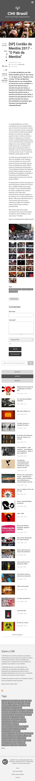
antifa (22, 717)
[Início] (17, 8)
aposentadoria (6, 724)
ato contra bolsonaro (8, 738)
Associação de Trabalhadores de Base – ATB (14, 735)
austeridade (21, 742)
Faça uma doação (17, 771)
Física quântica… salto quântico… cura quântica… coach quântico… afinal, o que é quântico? (25, 450)
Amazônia (5, 712)
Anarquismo (18, 714)
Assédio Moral (28, 733)
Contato (17, 777)
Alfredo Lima (21, 710)
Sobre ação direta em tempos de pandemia (23, 550)
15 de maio (17, 700)
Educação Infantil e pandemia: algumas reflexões (23, 527)
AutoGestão (22, 745)
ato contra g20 (21, 738)
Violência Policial (27, 289)
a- (4, 70)
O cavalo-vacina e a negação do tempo (23, 424)
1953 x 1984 (20, 513)
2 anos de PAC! (21, 610)
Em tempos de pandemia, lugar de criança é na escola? (24, 437)
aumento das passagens (9, 742)
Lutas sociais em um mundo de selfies (23, 562)
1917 (22, 700)
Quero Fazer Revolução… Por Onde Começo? (24, 538)
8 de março (21, 703)
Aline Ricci (29, 710)
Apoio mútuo (22, 721)
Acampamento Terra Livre (9, 705)
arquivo (17, 380)
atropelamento (6, 740)
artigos (21, 376)
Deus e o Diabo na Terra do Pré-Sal (25, 490)
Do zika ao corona (22, 622)
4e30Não (4, 703)
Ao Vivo (15, 721)
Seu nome (12, 311)
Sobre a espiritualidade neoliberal (24, 502)
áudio (29, 740)
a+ (6, 70)
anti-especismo (14, 717)
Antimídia (22, 719)
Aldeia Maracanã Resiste (9, 710)
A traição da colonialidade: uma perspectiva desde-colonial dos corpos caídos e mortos (23, 464)
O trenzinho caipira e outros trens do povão (23, 575)
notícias (17, 372)
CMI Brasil (17, 13)
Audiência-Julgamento (19, 740)
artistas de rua (6, 731)
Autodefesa (13, 745)
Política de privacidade (18, 774)
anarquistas (27, 714)
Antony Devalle (6, 721)
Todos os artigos (17, 634)
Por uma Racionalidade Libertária (24, 399)
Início (17, 768)
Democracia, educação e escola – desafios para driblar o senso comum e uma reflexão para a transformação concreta (25, 478)
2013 (26, 700)
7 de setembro (12, 703)
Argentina (15, 724)
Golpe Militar (13, 291)
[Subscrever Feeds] (17, 690)
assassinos (19, 733)
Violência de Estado (15, 289)
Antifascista (14, 719)
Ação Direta (21, 705)
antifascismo (6, 719)
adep (28, 705)
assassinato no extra (8, 733)
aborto (27, 703)
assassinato (16, 731)
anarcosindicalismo (8, 714)
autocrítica (5, 745)
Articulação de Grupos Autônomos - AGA (14, 728)
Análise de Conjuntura (25, 712)
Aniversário (5, 717)
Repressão (21, 64)
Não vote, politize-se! (23, 411)
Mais (2, 748)
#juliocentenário (7, 700)
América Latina (13, 712)
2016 (30, 700)
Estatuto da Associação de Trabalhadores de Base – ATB (25, 388)
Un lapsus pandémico (23, 598)
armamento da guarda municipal (11, 726)
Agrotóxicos (15, 707)
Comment (12, 320)
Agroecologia (6, 707)
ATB (30, 735)
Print (6, 66)
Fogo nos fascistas (22, 586)
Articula (25, 726)
